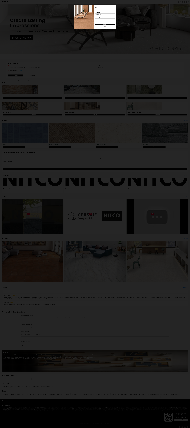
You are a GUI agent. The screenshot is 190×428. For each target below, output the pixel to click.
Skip (105, 26)
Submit (104, 24)
